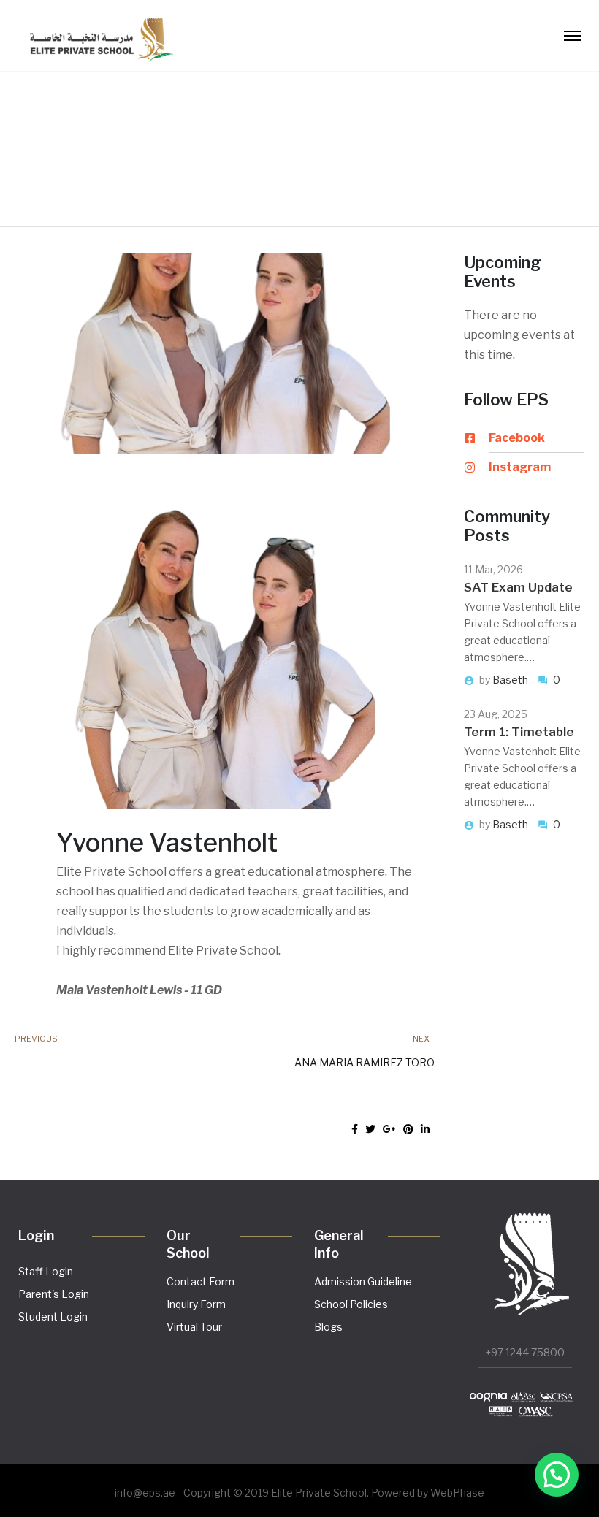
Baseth (511, 679)
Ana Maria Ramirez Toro (364, 1062)
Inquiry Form (196, 1304)
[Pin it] (408, 1129)
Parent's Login (53, 1294)
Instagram (520, 467)
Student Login (53, 1316)
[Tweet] (370, 1129)
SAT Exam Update (518, 587)
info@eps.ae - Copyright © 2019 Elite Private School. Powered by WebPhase (299, 1492)
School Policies (351, 1304)
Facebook (517, 438)
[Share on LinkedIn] (425, 1129)
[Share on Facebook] (354, 1129)
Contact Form (200, 1281)
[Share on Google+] (389, 1129)
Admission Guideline (363, 1281)
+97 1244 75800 (525, 1352)
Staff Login (45, 1271)
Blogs (328, 1327)
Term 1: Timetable (519, 732)
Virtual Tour (194, 1327)
